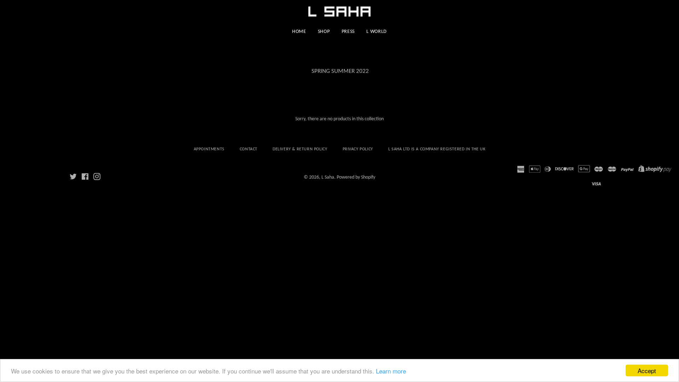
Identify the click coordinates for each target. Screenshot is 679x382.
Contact (248, 149)
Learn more (391, 370)
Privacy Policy (358, 149)
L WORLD (376, 31)
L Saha (327, 177)
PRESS (348, 31)
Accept (647, 370)
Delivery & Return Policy (300, 149)
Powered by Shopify (356, 177)
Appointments (209, 149)
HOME (299, 31)
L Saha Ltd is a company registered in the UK (436, 149)
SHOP (324, 31)
